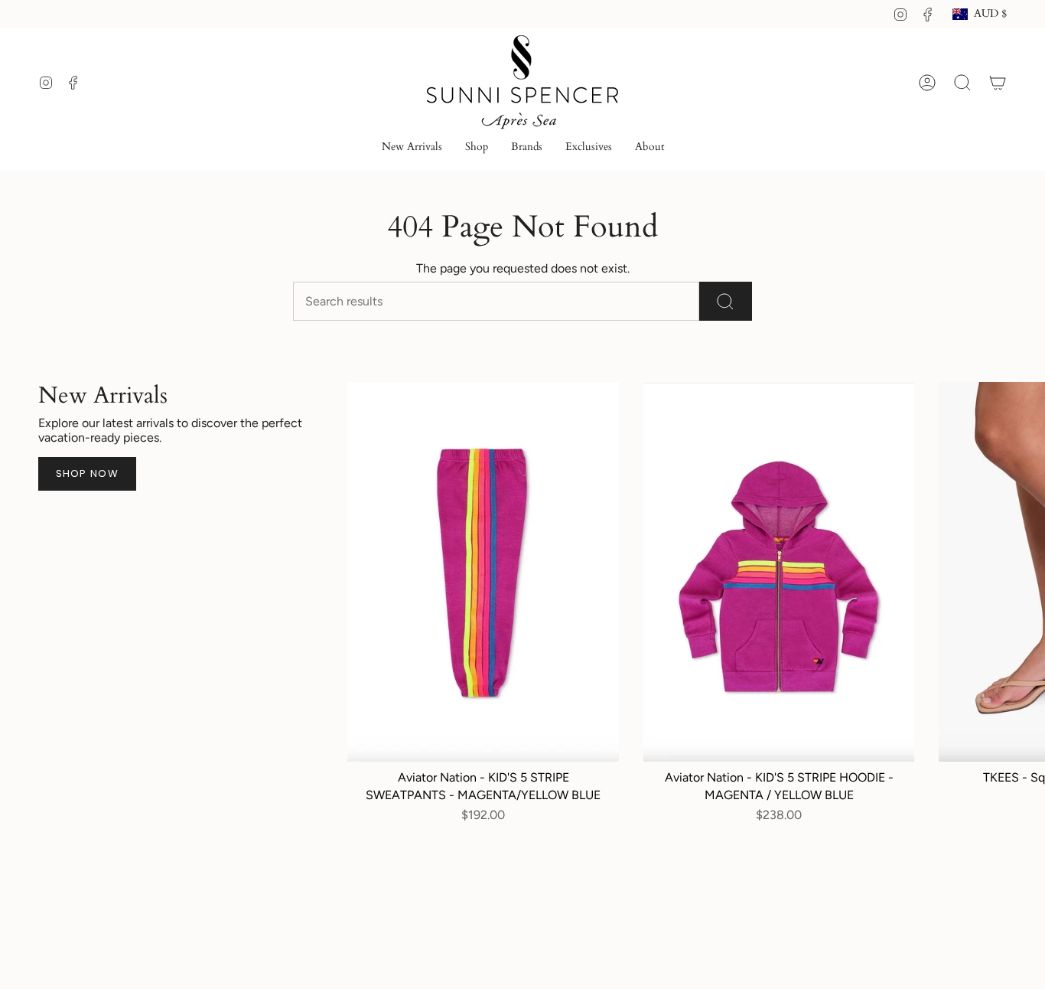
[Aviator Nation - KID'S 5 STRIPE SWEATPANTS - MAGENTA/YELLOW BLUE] (482, 572)
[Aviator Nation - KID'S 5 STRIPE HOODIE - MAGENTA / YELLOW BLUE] (778, 572)
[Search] (725, 301)
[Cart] (997, 83)
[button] (477, 148)
